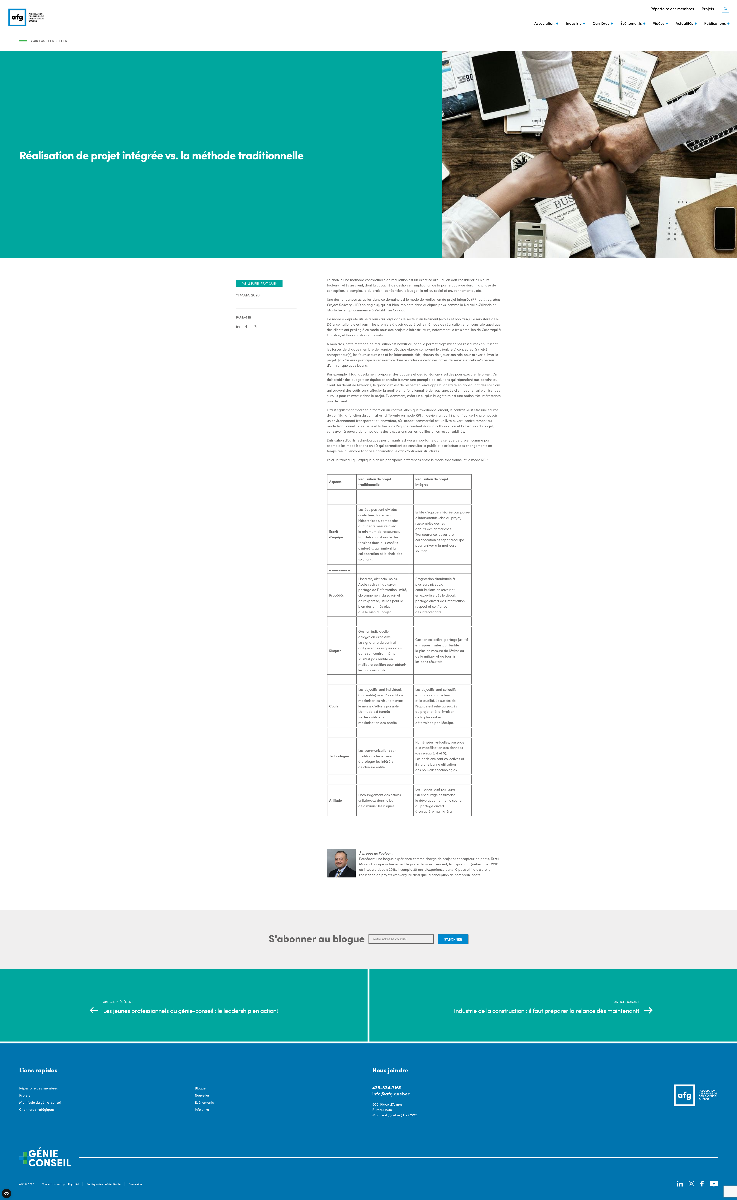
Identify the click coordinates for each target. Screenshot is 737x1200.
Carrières (601, 23)
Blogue (200, 1088)
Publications (715, 23)
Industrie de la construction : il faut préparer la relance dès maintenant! (546, 1010)
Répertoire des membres (672, 8)
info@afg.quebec (391, 1093)
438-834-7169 (387, 1087)
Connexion (135, 1184)
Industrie (574, 23)
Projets (708, 8)
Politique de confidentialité (104, 1184)
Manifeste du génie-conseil (40, 1102)
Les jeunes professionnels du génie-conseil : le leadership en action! (190, 1010)
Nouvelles (202, 1095)
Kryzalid (73, 1184)
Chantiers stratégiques (37, 1109)
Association (544, 23)
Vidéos (658, 23)
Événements (631, 23)
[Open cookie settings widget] (6, 1193)
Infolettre (202, 1109)
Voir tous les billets (49, 41)
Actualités (684, 23)
